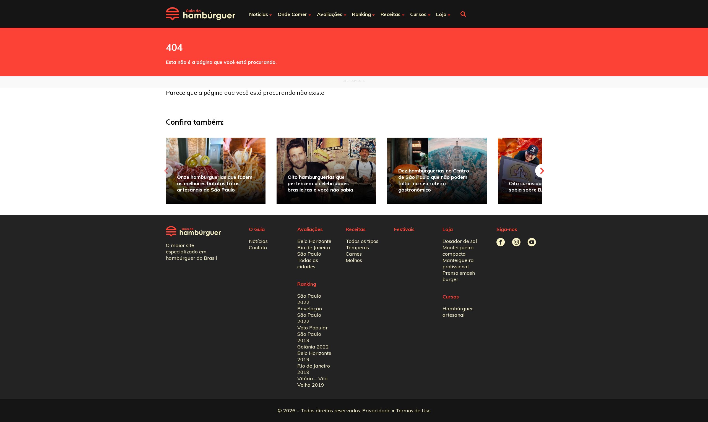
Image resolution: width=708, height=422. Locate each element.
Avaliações (310, 229)
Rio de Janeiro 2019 (313, 369)
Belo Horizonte (314, 241)
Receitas (356, 229)
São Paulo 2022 (309, 299)
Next (542, 171)
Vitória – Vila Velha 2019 (312, 381)
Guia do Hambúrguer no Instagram (516, 242)
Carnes (354, 254)
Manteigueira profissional (458, 263)
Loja (447, 229)
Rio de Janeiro (313, 247)
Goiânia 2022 (313, 347)
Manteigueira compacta (458, 250)
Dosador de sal (459, 241)
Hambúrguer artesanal (457, 311)
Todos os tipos (362, 241)
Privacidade (376, 410)
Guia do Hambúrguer (200, 13)
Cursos (450, 296)
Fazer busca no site (463, 14)
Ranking (306, 284)
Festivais (404, 229)
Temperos (357, 247)
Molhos (354, 260)
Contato (258, 247)
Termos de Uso (413, 410)
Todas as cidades (307, 263)
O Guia (257, 229)
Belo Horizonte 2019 (314, 356)
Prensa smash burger (458, 276)
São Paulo (309, 254)
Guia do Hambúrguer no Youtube (531, 242)
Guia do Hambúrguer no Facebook (500, 242)
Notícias (258, 241)
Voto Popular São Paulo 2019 (312, 334)
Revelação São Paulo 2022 (309, 314)
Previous (166, 171)
